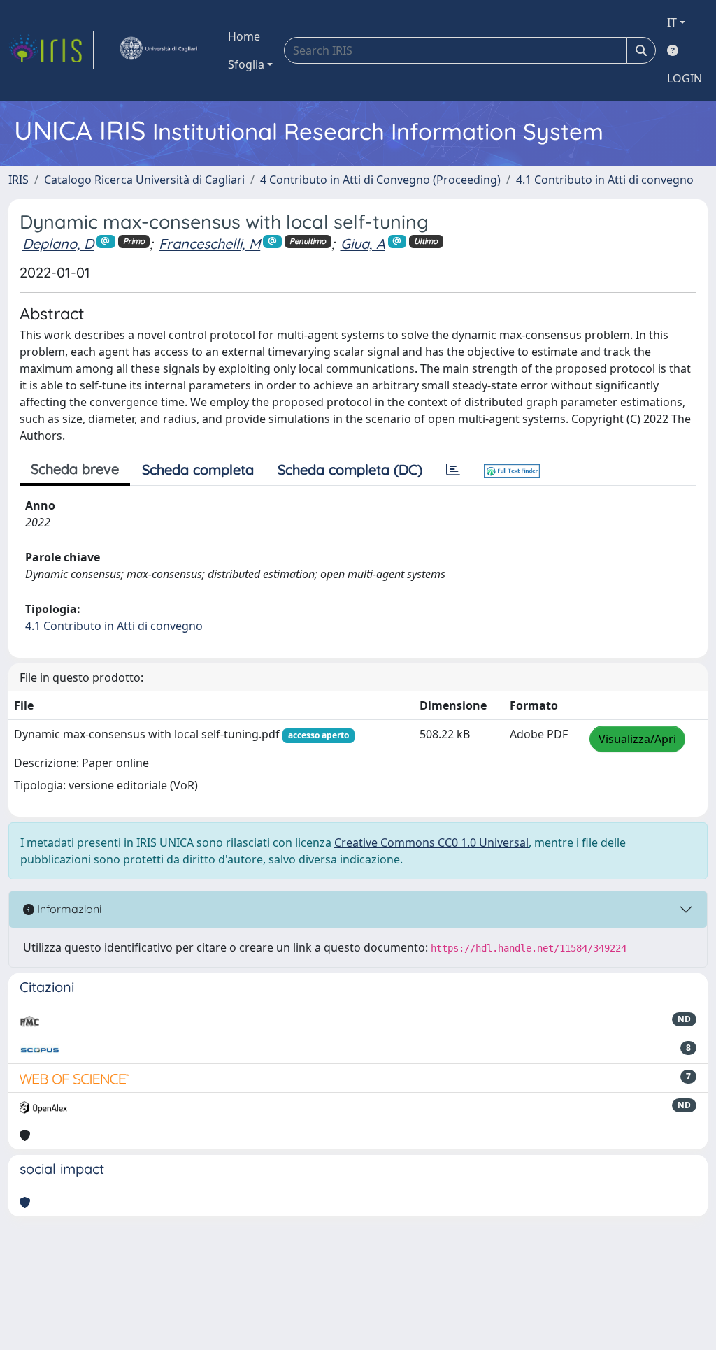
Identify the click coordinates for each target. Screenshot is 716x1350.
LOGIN (684, 78)
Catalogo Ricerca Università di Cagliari (144, 179)
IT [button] (672, 22)
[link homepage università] (158, 50)
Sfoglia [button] (246, 64)
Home (244, 36)
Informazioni (67, 909)
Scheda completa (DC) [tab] (350, 469)
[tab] (453, 469)
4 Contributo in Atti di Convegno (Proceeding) (380, 179)
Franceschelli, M (209, 243)
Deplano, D (58, 243)
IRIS (18, 179)
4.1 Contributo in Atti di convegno (605, 179)
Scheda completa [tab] (198, 469)
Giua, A (363, 243)
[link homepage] (51, 50)
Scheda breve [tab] (75, 468)
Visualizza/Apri (637, 739)
